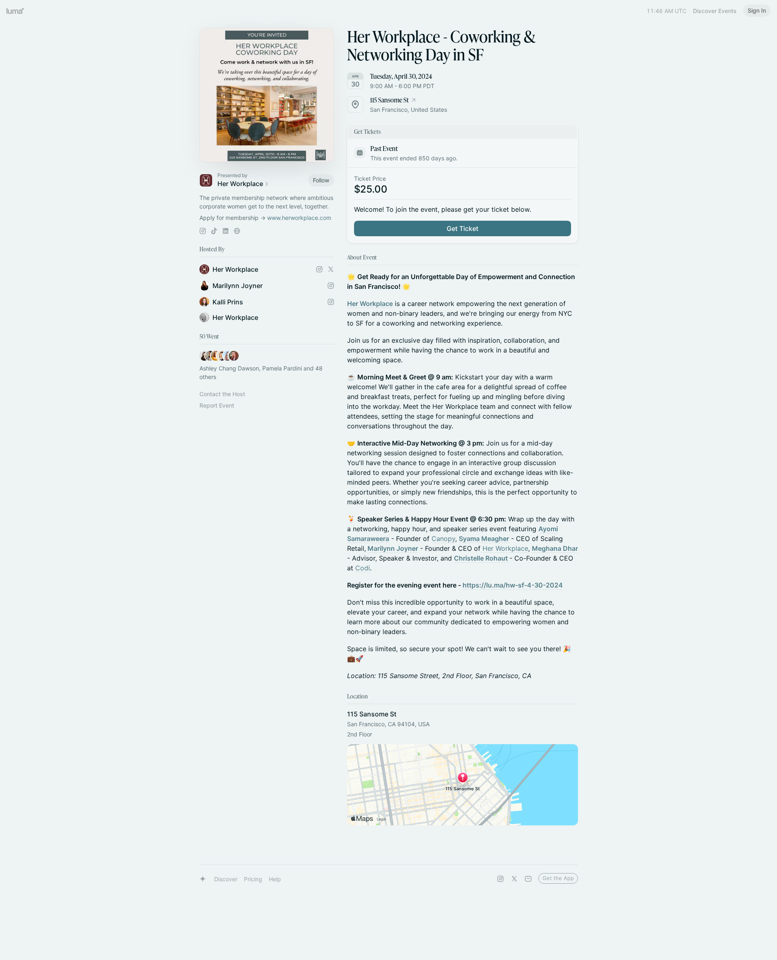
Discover (225, 879)
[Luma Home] (15, 10)
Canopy (443, 538)
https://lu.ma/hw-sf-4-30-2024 (513, 585)
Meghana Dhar (555, 548)
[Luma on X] (514, 879)
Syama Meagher (484, 538)
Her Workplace (370, 303)
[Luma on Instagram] (500, 879)
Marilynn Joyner (392, 548)
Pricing (253, 879)
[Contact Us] (528, 879)
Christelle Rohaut (481, 558)
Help (275, 879)
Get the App (558, 878)
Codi (362, 568)
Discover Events (715, 10)
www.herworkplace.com (299, 217)
